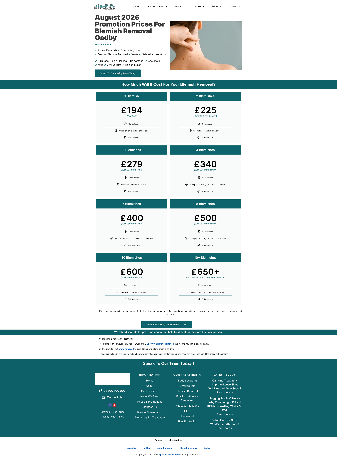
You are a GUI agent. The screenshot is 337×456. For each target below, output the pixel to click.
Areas (198, 6)
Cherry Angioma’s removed (160, 344)
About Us (180, 6)
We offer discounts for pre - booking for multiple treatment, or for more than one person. (168, 332)
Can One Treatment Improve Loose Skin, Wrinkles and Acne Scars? (224, 384)
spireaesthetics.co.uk (170, 454)
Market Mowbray (188, 448)
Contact (233, 6)
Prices (215, 6)
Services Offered (155, 6)
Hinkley (146, 448)
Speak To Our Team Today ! (168, 363)
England (159, 440)
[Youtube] (114, 405)
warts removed (126, 349)
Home (136, 6)
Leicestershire (175, 440)
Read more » (225, 392)
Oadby (207, 448)
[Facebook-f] (110, 405)
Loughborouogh (165, 448)
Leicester (131, 448)
